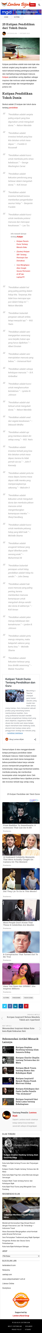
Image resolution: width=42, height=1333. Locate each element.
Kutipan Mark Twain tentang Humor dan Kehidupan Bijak (26, 1070)
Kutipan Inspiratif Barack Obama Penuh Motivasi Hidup (26, 1081)
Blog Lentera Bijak (23, 1322)
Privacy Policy (16, 1329)
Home (6, 17)
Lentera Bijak (12, 33)
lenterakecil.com (9, 1265)
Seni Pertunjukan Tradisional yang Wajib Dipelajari (21, 1237)
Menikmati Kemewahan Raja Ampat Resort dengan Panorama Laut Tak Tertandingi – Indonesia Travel (18, 1225)
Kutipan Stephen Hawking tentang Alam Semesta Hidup (27, 1050)
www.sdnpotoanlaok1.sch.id (13, 1279)
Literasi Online (8, 1283)
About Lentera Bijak (15, 1326)
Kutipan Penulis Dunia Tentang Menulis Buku (23, 244)
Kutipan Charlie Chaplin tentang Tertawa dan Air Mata (27, 1060)
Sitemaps (28, 1329)
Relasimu (6, 1270)
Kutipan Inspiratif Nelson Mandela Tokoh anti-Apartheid (23, 1018)
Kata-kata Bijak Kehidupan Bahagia (15, 1246)
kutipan (6, 998)
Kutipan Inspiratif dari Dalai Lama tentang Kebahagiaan (27, 1101)
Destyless (6, 1288)
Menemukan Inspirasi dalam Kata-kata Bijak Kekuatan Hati (18, 1029)
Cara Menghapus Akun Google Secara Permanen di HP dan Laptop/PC (23, 271)
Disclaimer (28, 1326)
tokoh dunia (28, 998)
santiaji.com (7, 1274)
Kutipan (16, 17)
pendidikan (13, 108)
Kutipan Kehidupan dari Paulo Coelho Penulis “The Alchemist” (27, 1091)
